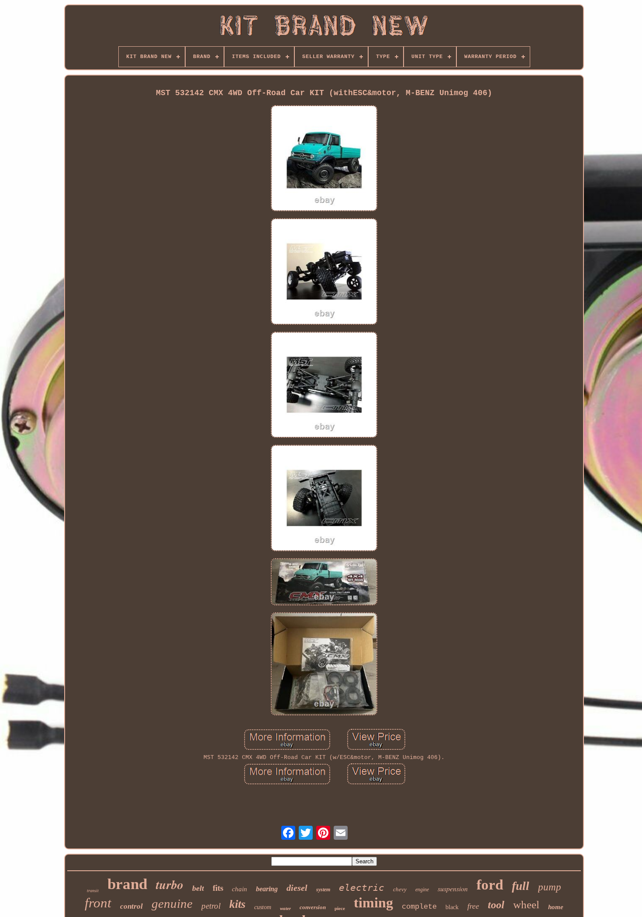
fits (218, 888)
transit (93, 890)
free (473, 906)
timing (373, 902)
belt (198, 888)
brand (127, 884)
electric (361, 888)
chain (239, 889)
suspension (453, 888)
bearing (267, 889)
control (131, 906)
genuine (172, 903)
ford (489, 885)
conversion (313, 907)
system (323, 889)
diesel (296, 888)
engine (422, 889)
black (452, 907)
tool (496, 904)
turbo (169, 884)
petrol (211, 905)
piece (340, 908)
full (520, 886)
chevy (400, 889)
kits (237, 904)
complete (419, 907)
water (285, 908)
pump (549, 887)
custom (262, 907)
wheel (526, 904)
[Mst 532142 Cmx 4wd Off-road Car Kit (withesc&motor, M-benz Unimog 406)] (324, 159)
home (555, 906)
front (98, 902)
